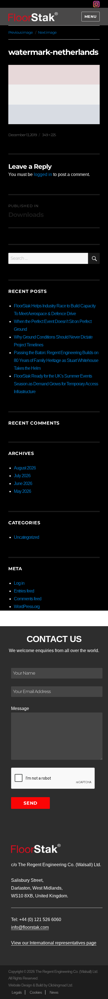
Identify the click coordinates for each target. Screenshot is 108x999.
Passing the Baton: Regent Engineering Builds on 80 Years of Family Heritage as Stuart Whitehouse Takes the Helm (56, 360)
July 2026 (22, 475)
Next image (47, 32)
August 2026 (25, 468)
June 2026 (23, 483)
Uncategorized (26, 537)
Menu (90, 16)
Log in (19, 583)
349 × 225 (49, 135)
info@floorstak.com (30, 927)
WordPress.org (27, 606)
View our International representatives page (53, 943)
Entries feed (24, 591)
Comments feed (27, 598)
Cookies (36, 992)
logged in (43, 174)
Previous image (20, 32)
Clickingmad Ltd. (60, 985)
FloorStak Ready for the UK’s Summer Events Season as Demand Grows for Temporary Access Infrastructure (56, 384)
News (54, 992)
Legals (17, 992)
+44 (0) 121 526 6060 (40, 919)
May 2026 (22, 491)
